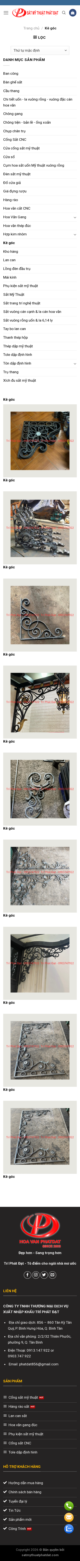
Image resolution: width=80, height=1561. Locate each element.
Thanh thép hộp (15, 337)
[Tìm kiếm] (64, 12)
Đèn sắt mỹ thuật (17, 174)
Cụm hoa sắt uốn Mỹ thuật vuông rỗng (33, 165)
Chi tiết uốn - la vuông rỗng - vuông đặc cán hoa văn (37, 102)
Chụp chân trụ (14, 131)
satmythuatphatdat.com (40, 1555)
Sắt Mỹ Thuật (13, 294)
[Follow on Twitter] (44, 1275)
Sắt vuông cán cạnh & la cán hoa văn (32, 311)
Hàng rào (10, 200)
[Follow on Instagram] (36, 1275)
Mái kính (9, 277)
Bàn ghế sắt (12, 82)
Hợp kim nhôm (15, 234)
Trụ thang (11, 372)
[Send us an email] (52, 1275)
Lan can (9, 260)
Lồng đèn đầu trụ (17, 269)
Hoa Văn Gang (14, 217)
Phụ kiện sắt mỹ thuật (20, 286)
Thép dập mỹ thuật (18, 346)
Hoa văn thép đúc (17, 226)
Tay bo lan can (14, 329)
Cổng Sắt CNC (14, 139)
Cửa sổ (9, 157)
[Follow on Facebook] (27, 1275)
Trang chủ (31, 28)
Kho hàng (10, 251)
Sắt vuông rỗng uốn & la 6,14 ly (28, 320)
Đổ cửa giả (12, 183)
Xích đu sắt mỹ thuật (19, 380)
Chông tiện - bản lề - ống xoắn (27, 122)
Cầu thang (11, 91)
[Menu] (6, 12)
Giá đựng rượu (14, 191)
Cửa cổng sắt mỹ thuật (21, 148)
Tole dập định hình (17, 354)
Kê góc (9, 243)
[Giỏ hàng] (73, 12)
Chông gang (13, 114)
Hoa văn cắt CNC (16, 208)
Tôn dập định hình (17, 363)
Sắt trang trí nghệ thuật (21, 303)
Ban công (10, 73)
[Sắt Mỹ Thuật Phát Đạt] (35, 13)
